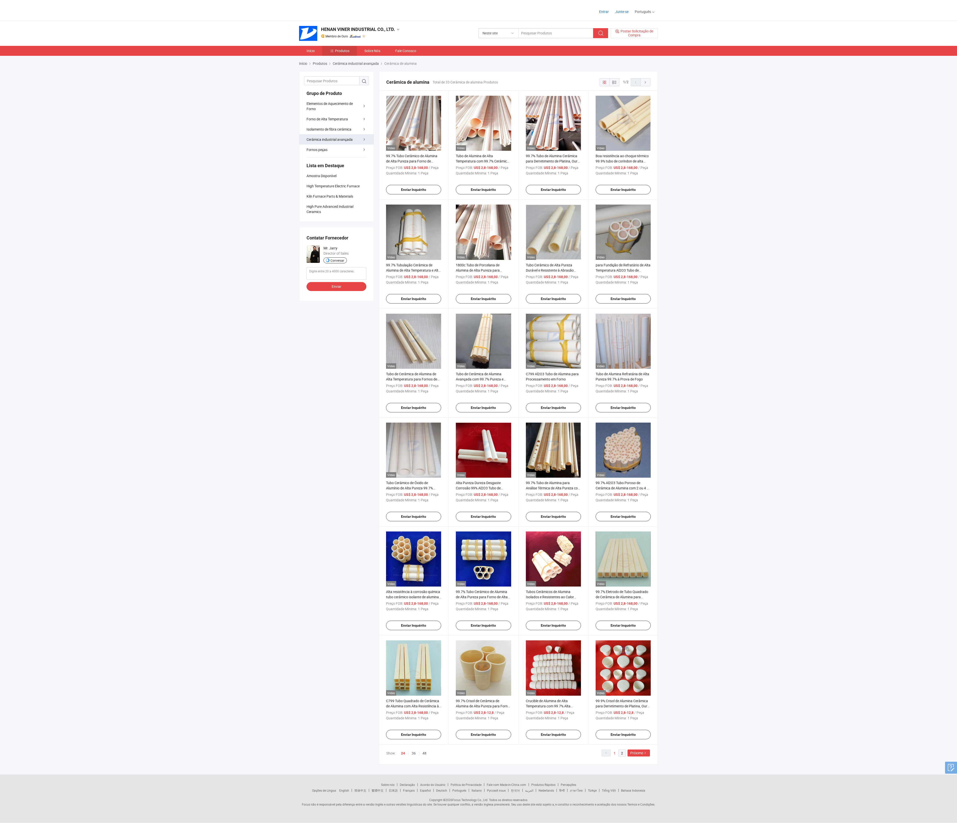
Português (459, 790)
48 (424, 753)
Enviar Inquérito (413, 190)
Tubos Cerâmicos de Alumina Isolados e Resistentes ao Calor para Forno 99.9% (550, 596)
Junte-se (622, 11)
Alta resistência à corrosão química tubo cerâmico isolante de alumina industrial (413, 596)
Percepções (568, 785)
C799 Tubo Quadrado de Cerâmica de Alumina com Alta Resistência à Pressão (412, 706)
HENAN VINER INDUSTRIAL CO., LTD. (358, 29)
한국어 (515, 790)
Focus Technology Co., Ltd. (470, 800)
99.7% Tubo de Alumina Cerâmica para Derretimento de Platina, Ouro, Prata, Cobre (553, 161)
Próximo (636, 752)
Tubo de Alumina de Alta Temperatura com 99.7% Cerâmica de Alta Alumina (482, 161)
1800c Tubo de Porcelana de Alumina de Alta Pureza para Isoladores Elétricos (478, 270)
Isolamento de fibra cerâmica (329, 129)
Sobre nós (388, 785)
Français (409, 790)
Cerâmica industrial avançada (330, 139)
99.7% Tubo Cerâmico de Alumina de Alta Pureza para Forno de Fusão (411, 161)
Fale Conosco (405, 50)
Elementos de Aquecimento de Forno (330, 106)
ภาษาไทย (576, 790)
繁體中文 (378, 790)
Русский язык (496, 790)
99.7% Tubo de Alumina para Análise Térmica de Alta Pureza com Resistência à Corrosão (553, 488)
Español (425, 790)
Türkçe (592, 790)
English (344, 790)
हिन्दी (562, 790)
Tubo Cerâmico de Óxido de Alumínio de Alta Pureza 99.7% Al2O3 (409, 488)
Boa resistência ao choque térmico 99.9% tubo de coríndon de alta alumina (622, 161)
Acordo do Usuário (432, 785)
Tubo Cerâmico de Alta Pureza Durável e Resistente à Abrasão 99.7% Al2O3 (550, 270)
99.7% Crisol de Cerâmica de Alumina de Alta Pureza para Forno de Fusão (483, 706)
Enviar (336, 286)
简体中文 (360, 790)
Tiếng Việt (609, 790)
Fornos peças (317, 149)
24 (403, 753)
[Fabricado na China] (331, 10)
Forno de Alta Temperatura (327, 119)
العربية (529, 790)
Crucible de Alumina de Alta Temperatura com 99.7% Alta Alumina (548, 706)
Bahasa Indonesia (633, 790)
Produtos (342, 50)
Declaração (407, 785)
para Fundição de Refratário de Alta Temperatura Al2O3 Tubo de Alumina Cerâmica (623, 270)
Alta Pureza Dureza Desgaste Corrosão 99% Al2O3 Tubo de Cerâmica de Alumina (478, 488)
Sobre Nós (372, 50)
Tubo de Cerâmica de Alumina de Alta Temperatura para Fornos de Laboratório (411, 379)
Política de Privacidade (466, 785)
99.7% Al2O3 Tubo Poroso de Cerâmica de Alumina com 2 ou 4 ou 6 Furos (623, 488)
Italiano (477, 790)
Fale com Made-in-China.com (506, 785)
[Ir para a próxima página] (645, 82)
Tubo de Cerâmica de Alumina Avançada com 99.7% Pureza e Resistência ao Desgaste (479, 379)
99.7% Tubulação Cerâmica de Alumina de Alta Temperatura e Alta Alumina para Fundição (413, 270)
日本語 (393, 790)
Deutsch (441, 790)
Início (311, 50)
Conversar (337, 260)
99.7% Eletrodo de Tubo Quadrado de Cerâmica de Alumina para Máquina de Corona (622, 596)
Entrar (604, 11)
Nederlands (546, 790)
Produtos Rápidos (543, 785)
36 (414, 753)
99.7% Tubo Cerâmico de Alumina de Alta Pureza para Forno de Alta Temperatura (482, 596)
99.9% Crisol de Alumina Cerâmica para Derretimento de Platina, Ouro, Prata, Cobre (623, 706)
